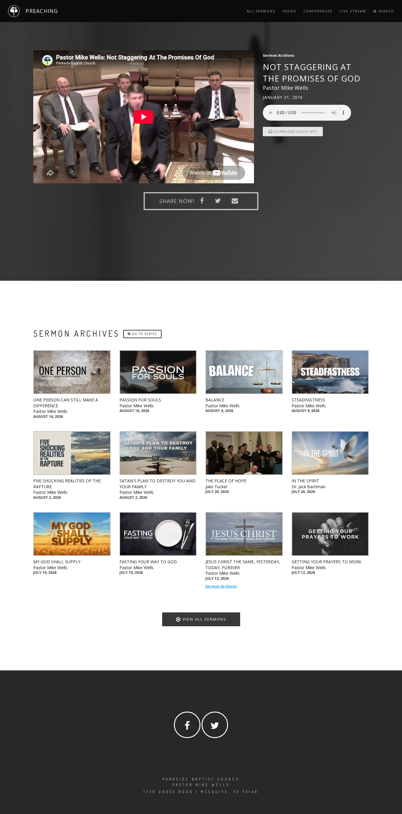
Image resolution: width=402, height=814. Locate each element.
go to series (144, 334)
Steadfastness (308, 400)
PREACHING (42, 10)
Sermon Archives (221, 586)
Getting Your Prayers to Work (326, 561)
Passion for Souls (140, 400)
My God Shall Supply (56, 561)
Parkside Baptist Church (201, 779)
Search (385, 11)
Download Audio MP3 (295, 131)
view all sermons (203, 619)
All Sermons (261, 11)
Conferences (317, 11)
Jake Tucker (216, 486)
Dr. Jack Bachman (308, 486)
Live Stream (353, 11)
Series (289, 11)
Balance (214, 400)
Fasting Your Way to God (148, 561)
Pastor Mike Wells (50, 411)
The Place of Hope (225, 481)
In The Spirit (305, 481)
